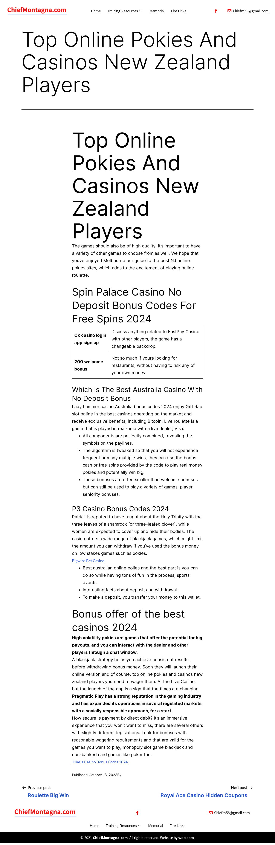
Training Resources (122, 10)
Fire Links (178, 10)
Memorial (157, 10)
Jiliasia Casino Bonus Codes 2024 (100, 762)
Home (96, 10)
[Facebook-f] (216, 11)
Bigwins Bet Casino (88, 560)
